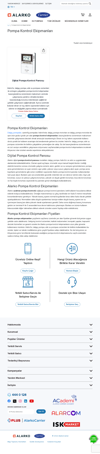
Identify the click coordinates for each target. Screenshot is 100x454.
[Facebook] (9, 401)
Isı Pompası (37, 21)
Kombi (24, 21)
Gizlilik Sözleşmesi (37, 442)
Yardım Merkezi (14, 4)
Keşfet (19, 116)
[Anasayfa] (8, 25)
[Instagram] (20, 401)
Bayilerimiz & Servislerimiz (33, 4)
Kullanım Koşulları (54, 442)
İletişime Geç (72, 304)
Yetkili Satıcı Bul (36, 116)
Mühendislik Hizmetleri (76, 21)
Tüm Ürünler (53, 21)
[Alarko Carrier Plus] (26, 420)
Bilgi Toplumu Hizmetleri (17, 442)
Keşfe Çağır (27, 271)
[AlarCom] (66, 413)
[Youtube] (32, 401)
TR (11, 7)
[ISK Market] (66, 424)
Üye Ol (41, 411)
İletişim (48, 4)
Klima (14, 21)
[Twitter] (14, 401)
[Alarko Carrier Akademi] (64, 400)
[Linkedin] (25, 401)
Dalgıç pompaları (14, 132)
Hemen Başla (72, 271)
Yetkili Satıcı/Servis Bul (27, 304)
